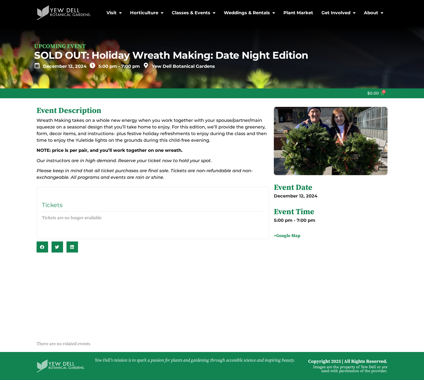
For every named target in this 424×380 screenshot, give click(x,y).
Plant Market (298, 12)
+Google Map (287, 236)
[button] (42, 247)
